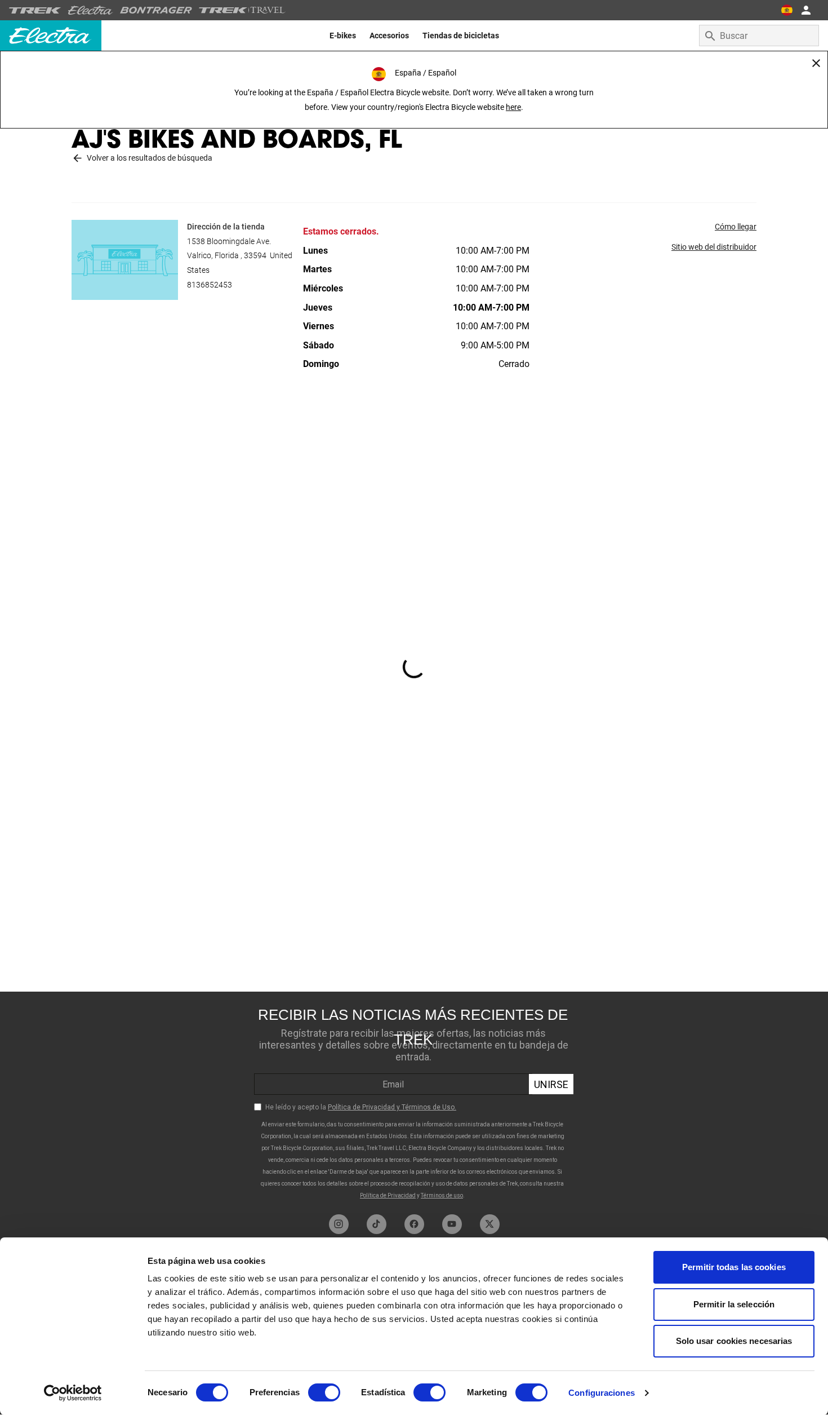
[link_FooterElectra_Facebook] (414, 1224)
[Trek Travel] (242, 10)
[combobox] (759, 35)
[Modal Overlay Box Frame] (414, 1100)
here (513, 107)
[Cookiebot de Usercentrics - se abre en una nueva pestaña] (73, 1393)
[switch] (324, 1392)
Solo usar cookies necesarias (734, 1341)
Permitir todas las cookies (734, 1267)
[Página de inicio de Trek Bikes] (35, 10)
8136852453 (209, 284)
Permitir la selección (733, 1304)
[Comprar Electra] (90, 10)
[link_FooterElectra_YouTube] (452, 1224)
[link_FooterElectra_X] (490, 1224)
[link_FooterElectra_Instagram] (339, 1224)
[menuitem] (343, 35)
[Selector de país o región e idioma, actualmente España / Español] (786, 10)
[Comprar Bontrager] (156, 10)
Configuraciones (601, 1393)
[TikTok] (376, 1224)
